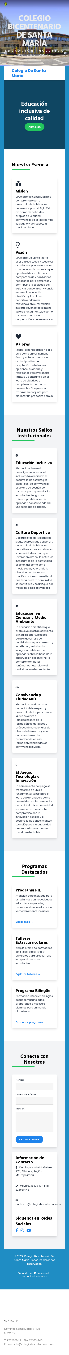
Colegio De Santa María (29, 73)
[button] (63, 3)
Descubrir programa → (31, 1022)
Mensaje (20, 1108)
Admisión (34, 127)
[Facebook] (17, 1231)
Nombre (20, 1080)
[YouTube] (28, 1231)
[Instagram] (22, 1231)
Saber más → (24, 922)
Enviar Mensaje (29, 1139)
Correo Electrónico (26, 1094)
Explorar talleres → (28, 974)
